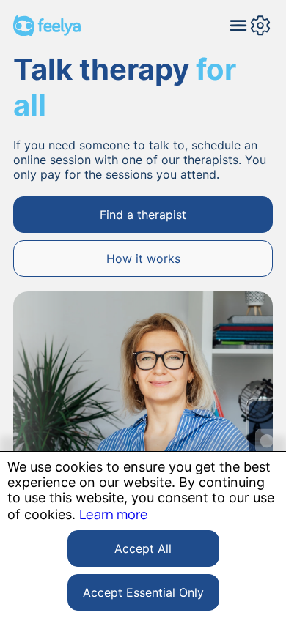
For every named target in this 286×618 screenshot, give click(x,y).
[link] (143, 214)
